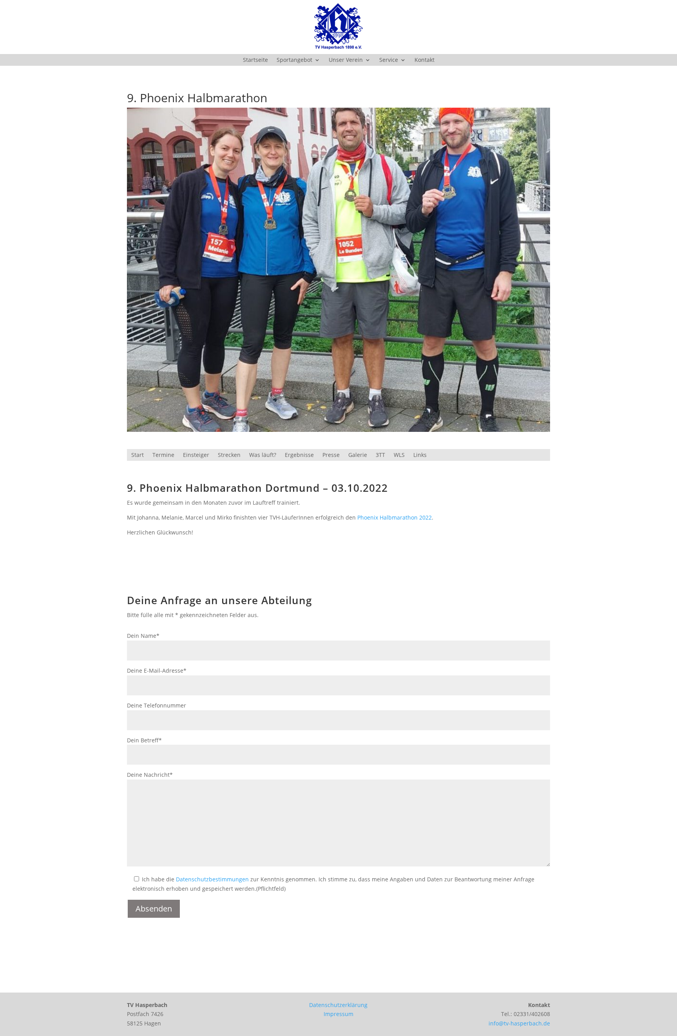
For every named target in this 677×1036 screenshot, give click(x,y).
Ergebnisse (299, 455)
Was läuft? (262, 455)
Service (388, 60)
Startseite (255, 60)
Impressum (338, 1014)
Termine (163, 455)
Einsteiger (196, 455)
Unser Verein (346, 60)
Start (137, 455)
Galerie (357, 455)
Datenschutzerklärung (338, 1005)
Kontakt (424, 60)
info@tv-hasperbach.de (519, 1023)
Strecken (229, 455)
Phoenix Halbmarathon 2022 (394, 517)
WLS (399, 455)
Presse (331, 455)
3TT (380, 455)
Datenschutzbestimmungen (212, 879)
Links (420, 455)
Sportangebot (294, 60)
